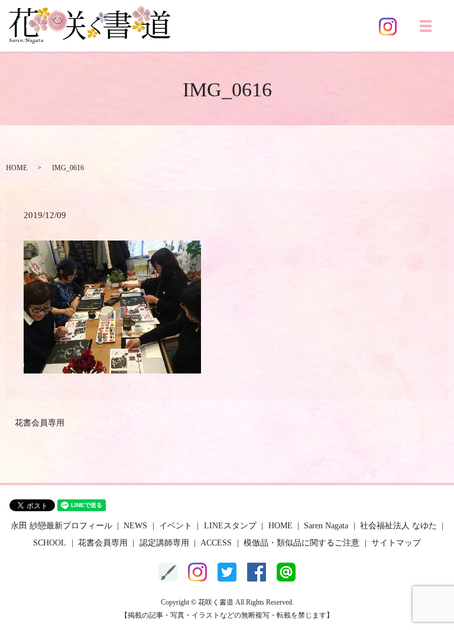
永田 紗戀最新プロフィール (61, 525)
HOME (16, 168)
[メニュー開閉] (426, 26)
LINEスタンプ (230, 525)
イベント (175, 525)
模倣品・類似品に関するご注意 (301, 542)
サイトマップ (396, 542)
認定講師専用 (164, 542)
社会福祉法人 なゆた (398, 525)
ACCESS (216, 542)
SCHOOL (49, 542)
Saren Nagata (326, 525)
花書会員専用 (39, 422)
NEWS (135, 525)
